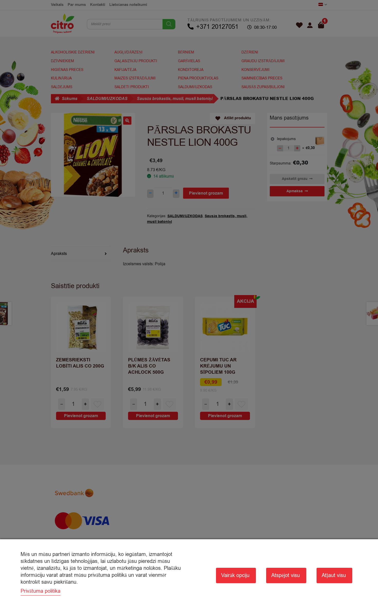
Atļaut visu (334, 575)
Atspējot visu (285, 575)
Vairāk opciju (235, 575)
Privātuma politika (40, 591)
